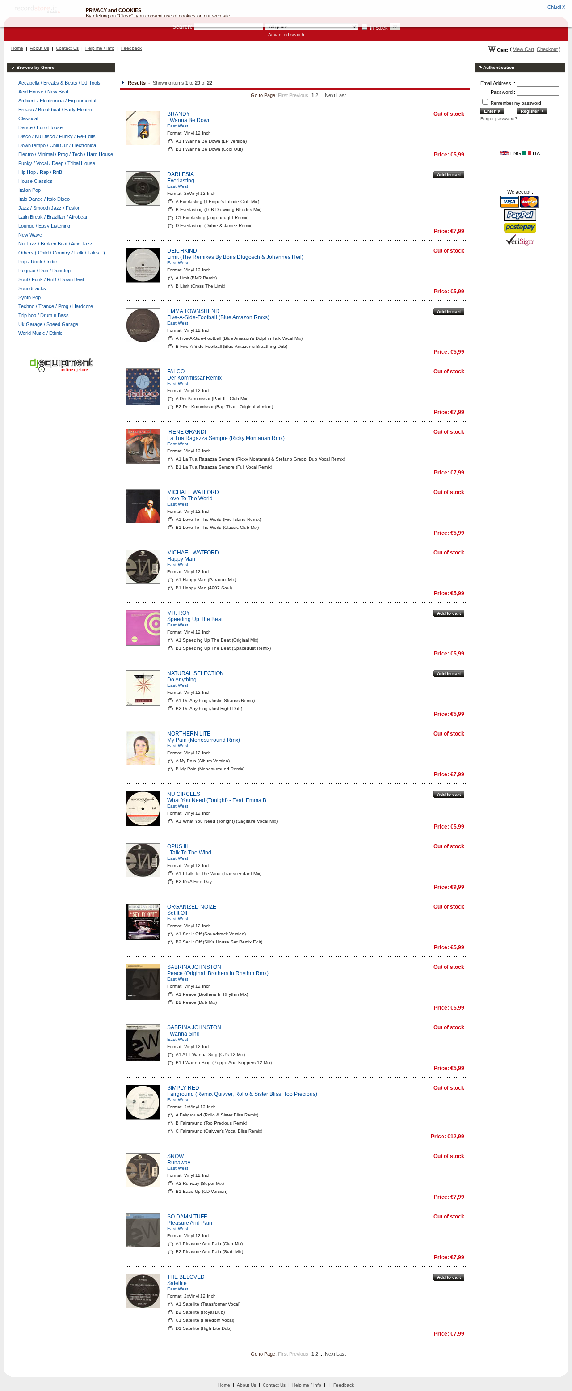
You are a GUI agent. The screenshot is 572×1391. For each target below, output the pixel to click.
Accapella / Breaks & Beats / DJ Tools (59, 82)
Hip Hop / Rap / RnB (40, 172)
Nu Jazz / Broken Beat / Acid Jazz (55, 243)
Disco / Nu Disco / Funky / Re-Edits (57, 136)
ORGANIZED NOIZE (191, 907)
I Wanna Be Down (189, 120)
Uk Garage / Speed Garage (48, 324)
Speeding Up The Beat (195, 619)
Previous (298, 95)
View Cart (523, 49)
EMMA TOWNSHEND (193, 311)
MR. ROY (178, 613)
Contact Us (67, 48)
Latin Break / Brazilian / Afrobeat (52, 217)
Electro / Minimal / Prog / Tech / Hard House (65, 154)
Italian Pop (29, 190)
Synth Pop (29, 297)
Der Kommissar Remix (194, 378)
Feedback (131, 48)
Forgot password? (498, 118)
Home (17, 48)
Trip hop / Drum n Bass (43, 315)
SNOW (175, 1156)
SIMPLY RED (183, 1088)
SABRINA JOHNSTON (194, 967)
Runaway (178, 1162)
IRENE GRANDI (186, 432)
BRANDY (178, 114)
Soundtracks (32, 288)
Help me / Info (99, 48)
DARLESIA (180, 174)
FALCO (176, 371)
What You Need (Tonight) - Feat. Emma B (216, 800)
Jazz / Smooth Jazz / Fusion (49, 208)
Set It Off (177, 913)
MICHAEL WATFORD (193, 492)
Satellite (177, 1283)
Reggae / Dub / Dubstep (44, 270)
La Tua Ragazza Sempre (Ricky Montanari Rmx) (226, 438)
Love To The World (190, 498)
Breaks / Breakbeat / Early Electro (55, 109)
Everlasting (180, 181)
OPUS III (177, 846)
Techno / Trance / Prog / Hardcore (55, 306)
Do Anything (182, 679)
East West (177, 125)
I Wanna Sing (183, 1034)
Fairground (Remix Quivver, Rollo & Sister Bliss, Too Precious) (242, 1094)
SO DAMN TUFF (187, 1216)
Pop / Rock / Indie (37, 261)
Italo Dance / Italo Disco (44, 199)
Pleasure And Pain (189, 1223)
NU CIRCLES (183, 794)
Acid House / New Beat (43, 91)
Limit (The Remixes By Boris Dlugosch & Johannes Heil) (235, 257)
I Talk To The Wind (189, 853)
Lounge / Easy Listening (44, 225)
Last (341, 95)
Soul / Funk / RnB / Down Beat (51, 279)
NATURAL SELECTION (195, 673)
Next (330, 95)
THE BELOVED (186, 1277)
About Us (39, 48)
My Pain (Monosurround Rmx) (203, 740)
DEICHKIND (182, 251)
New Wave (30, 234)
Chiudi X (556, 7)
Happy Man (181, 559)
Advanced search (286, 34)
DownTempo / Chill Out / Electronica (57, 145)
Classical (28, 118)
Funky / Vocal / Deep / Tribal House (56, 163)
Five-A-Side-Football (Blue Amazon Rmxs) (218, 317)
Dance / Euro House (40, 127)
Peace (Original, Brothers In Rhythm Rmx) (218, 973)
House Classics (35, 181)
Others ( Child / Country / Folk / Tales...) (61, 252)
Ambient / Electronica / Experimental (57, 100)
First (283, 95)
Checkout (547, 49)
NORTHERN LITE (188, 734)
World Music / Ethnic (40, 333)
